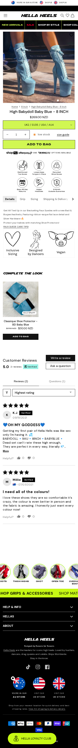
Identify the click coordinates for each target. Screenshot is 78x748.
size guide (63, 134)
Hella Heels (9, 650)
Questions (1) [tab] (57, 381)
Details (10, 199)
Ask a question (60, 366)
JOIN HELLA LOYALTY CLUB (39, 8)
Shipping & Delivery (55, 199)
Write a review (60, 358)
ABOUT (8, 626)
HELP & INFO (12, 607)
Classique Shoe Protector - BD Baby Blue (20, 322)
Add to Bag (21, 336)
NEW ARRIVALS (12, 25)
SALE (30, 25)
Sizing (34, 199)
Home (15, 106)
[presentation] (39, 67)
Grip (22, 199)
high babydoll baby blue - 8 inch (48, 106)
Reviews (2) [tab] (21, 381)
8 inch (24, 106)
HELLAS (8, 616)
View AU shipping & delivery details (47, 709)
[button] (5, 15)
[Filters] (7, 392)
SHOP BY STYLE (48, 25)
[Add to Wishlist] (71, 34)
